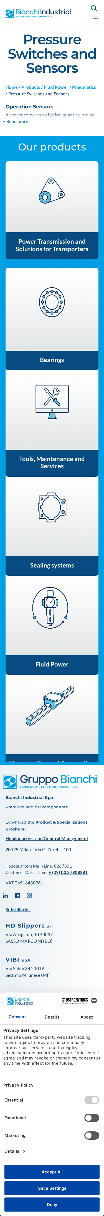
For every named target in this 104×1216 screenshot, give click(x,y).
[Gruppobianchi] (50, 787)
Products (30, 87)
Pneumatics (84, 87)
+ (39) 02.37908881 (68, 872)
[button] (52, 197)
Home (12, 87)
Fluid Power (56, 87)
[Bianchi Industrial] (38, 13)
